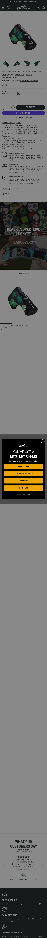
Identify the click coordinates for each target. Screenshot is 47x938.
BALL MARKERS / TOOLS (23, 474)
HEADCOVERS (23, 466)
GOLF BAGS (23, 488)
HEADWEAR (23, 481)
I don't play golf (23, 494)
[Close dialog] (42, 441)
